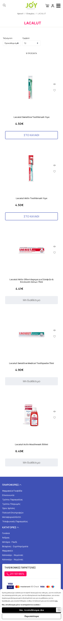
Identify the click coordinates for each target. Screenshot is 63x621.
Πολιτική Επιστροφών (12, 512)
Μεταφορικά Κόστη (11, 517)
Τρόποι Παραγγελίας (12, 499)
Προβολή (26, 38)
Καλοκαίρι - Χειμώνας (12, 555)
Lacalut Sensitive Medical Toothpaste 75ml (31, 363)
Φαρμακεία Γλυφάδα (12, 490)
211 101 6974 (17, 574)
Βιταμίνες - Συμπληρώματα (15, 546)
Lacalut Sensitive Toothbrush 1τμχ (32, 117)
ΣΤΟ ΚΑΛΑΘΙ (31, 135)
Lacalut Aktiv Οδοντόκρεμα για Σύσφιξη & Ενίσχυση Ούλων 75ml (31, 280)
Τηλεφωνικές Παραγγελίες (15, 521)
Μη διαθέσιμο (31, 300)
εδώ (56, 601)
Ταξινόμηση (7, 38)
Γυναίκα (6, 533)
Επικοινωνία (8, 495)
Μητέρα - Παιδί (9, 542)
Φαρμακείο (7, 550)
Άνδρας (6, 537)
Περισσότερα (31, 616)
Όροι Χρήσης (8, 508)
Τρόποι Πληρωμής (11, 504)
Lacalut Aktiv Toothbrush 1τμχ (31, 198)
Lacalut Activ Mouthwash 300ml (31, 444)
